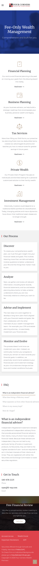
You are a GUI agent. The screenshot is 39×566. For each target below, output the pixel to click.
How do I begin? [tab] (9, 411)
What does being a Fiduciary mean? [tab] (16, 397)
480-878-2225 (8, 480)
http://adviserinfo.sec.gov (20, 555)
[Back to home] (19, 5)
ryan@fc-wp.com (9, 487)
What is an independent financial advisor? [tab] (18, 393)
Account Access (7, 536)
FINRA (18, 550)
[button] (3, 5)
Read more (18, 87)
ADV (24, 540)
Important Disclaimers (10, 540)
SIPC (23, 550)
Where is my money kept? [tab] (12, 406)
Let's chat (19, 521)
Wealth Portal (23, 536)
